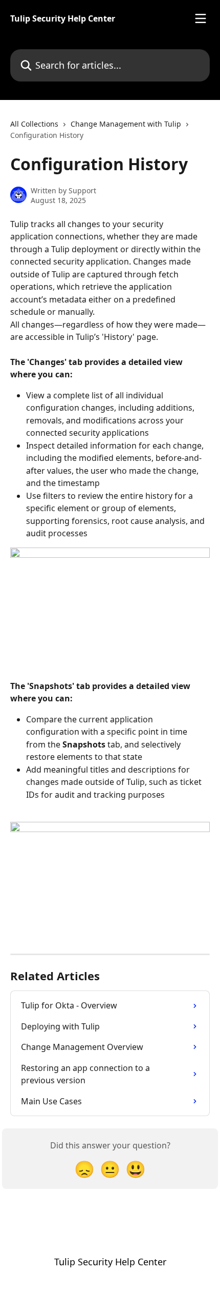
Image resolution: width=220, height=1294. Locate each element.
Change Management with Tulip (126, 124)
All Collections (34, 124)
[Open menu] (200, 18)
